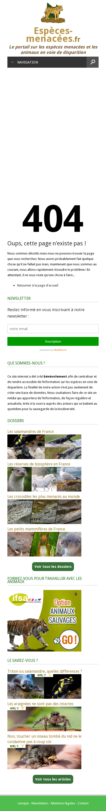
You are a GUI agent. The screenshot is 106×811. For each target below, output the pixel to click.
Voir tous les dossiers (53, 567)
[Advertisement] (53, 123)
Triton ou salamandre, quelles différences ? (44, 671)
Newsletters (40, 803)
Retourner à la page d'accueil (37, 285)
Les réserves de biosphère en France (38, 464)
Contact (83, 803)
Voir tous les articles (53, 779)
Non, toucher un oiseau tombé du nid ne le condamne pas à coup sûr (44, 739)
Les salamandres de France (30, 431)
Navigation (27, 62)
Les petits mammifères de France (36, 529)
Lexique (23, 803)
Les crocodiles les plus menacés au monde (43, 496)
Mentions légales (63, 803)
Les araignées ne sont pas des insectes (40, 703)
